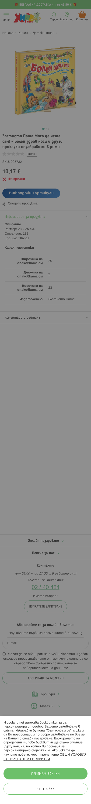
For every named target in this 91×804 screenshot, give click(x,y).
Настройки (46, 789)
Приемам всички (45, 773)
